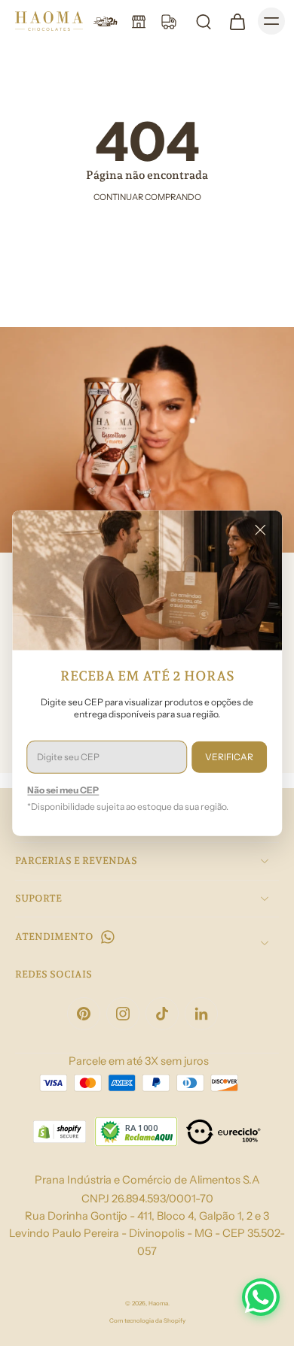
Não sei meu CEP (63, 789)
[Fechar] (260, 530)
